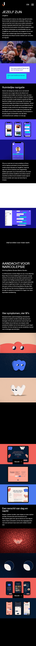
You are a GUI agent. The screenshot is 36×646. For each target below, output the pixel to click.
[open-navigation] (32, 4)
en (27, 5)
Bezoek (17, 462)
